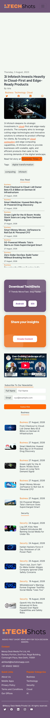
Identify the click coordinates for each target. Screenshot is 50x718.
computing (10, 171)
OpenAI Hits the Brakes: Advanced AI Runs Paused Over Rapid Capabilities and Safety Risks (31, 607)
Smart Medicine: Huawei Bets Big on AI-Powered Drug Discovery (23, 203)
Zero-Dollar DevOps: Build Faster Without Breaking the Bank (21, 256)
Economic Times (30, 159)
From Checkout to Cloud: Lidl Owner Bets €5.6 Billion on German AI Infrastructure (23, 190)
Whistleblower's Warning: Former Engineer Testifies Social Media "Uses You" (32, 587)
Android (20, 303)
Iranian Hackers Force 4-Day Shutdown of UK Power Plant (32, 549)
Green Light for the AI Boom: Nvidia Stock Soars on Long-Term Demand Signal (22, 217)
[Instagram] (25, 709)
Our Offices (7, 693)
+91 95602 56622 (10, 666)
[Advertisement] (25, 39)
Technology (20, 92)
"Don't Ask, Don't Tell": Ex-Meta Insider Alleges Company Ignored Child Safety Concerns (31, 568)
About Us (6, 677)
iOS (32, 303)
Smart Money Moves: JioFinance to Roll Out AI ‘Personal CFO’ (22, 231)
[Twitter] (6, 96)
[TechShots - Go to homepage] (20, 6)
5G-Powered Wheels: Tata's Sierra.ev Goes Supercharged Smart (23, 243)
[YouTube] (31, 709)
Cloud (30, 92)
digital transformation (22, 164)
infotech (23, 171)
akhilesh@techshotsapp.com (15, 662)
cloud (21, 126)
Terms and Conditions (12, 689)
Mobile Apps (8, 681)
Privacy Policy (8, 685)
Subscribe (25, 406)
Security (24, 523)
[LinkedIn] (30, 96)
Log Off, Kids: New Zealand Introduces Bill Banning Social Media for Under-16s (32, 530)
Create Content (25, 339)
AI (27, 693)
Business (9, 92)
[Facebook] (18, 96)
